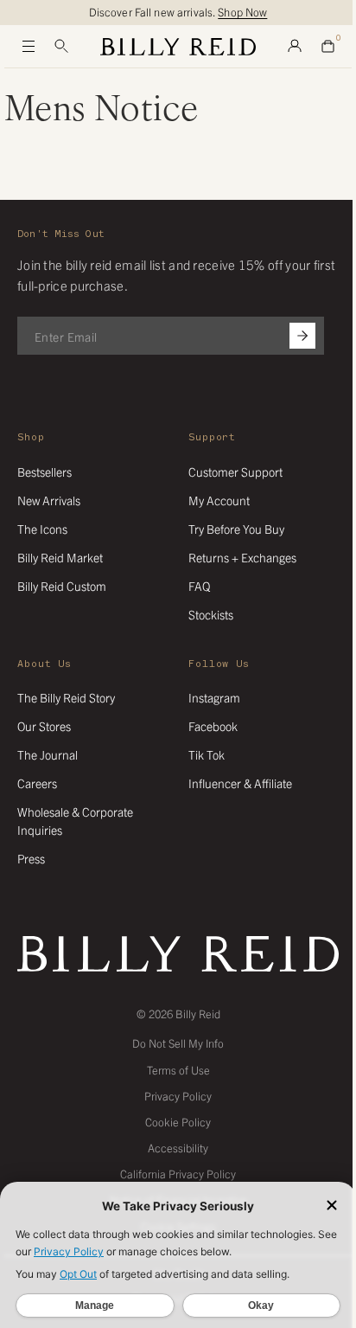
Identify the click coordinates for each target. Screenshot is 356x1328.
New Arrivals (48, 500)
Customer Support (235, 471)
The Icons (42, 528)
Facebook (213, 726)
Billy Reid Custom (61, 585)
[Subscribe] (302, 336)
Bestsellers (44, 471)
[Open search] (61, 47)
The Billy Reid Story (66, 697)
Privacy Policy (178, 1095)
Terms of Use (178, 1069)
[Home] (178, 46)
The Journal (47, 754)
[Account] (295, 47)
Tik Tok (206, 754)
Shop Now (242, 11)
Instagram (214, 697)
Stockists (210, 614)
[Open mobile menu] (28, 47)
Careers (37, 783)
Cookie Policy (178, 1121)
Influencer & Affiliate (240, 783)
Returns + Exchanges (242, 557)
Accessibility (178, 1147)
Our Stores (44, 726)
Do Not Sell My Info (178, 1043)
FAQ (199, 585)
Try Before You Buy (236, 528)
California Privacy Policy (178, 1173)
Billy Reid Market (60, 557)
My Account (219, 500)
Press (31, 858)
